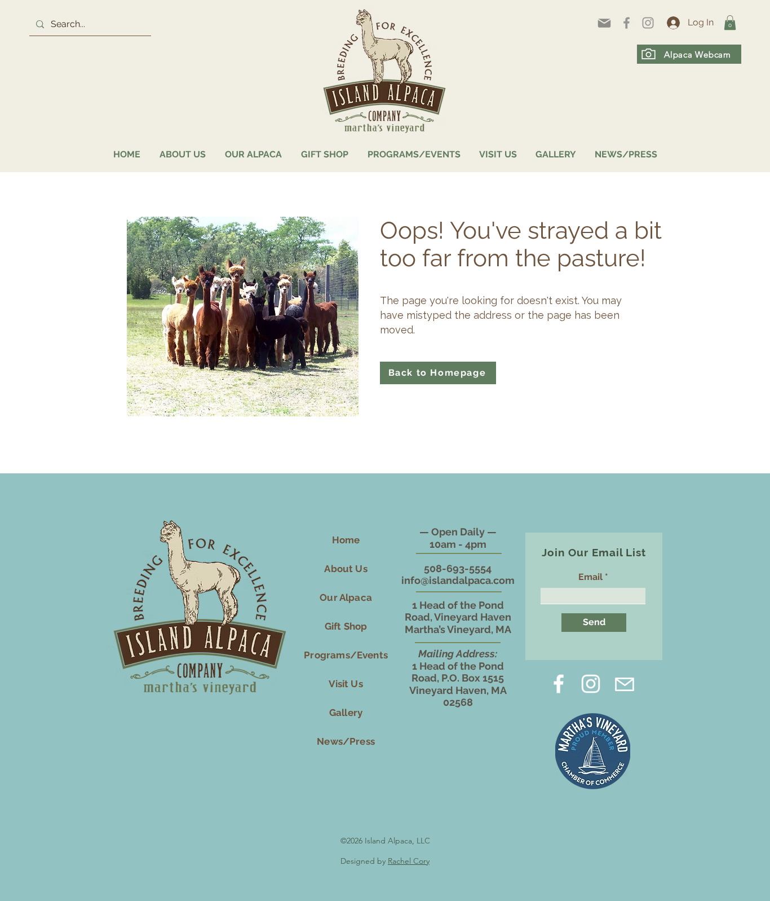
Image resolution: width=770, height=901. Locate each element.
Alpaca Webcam (697, 54)
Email (590, 577)
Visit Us (345, 683)
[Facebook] (626, 22)
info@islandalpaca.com (458, 580)
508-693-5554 (458, 568)
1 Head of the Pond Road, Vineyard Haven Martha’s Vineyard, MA (458, 617)
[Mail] (604, 23)
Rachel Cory (409, 861)
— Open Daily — (458, 532)
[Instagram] (648, 22)
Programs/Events (346, 655)
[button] (730, 22)
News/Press (346, 741)
